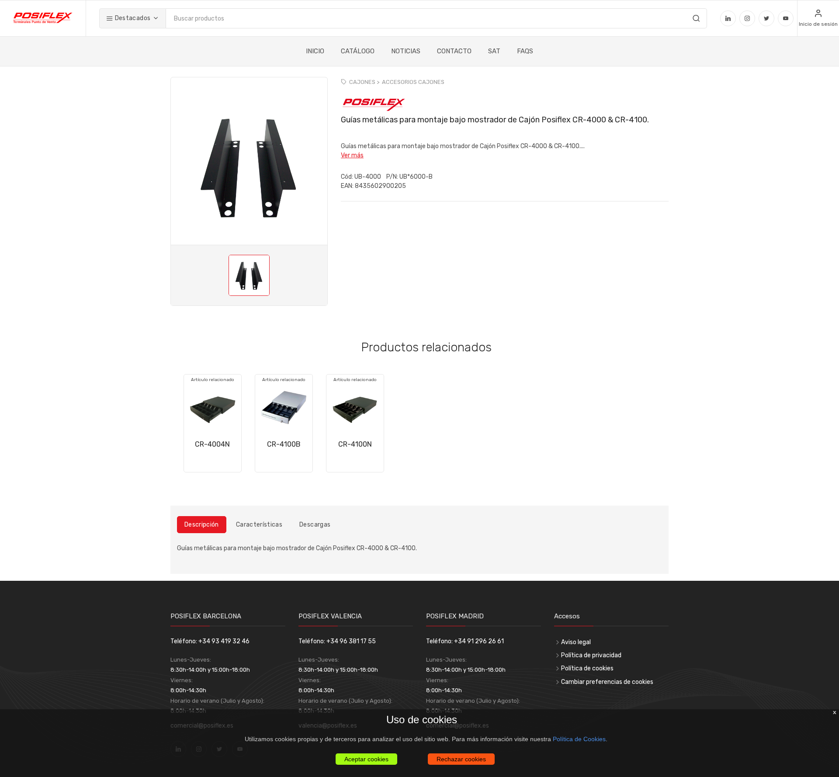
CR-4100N (355, 444)
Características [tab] (259, 524)
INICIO (315, 51)
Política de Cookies (579, 738)
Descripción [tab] (201, 524)
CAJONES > (364, 82)
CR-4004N (212, 444)
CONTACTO (454, 51)
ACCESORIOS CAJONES (413, 82)
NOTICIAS (405, 51)
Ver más (352, 155)
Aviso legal (576, 642)
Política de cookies (587, 668)
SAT (494, 51)
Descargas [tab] (314, 524)
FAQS (525, 51)
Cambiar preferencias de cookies (607, 682)
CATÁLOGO (357, 51)
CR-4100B (284, 444)
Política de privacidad (591, 655)
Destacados (131, 18)
